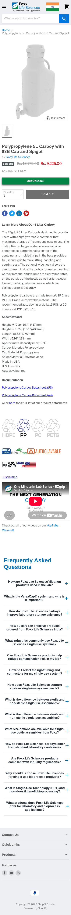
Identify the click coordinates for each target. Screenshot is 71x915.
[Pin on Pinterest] (26, 213)
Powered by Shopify (35, 908)
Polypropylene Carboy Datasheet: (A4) (27, 395)
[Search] (64, 18)
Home (6, 30)
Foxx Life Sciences (18, 157)
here (12, 403)
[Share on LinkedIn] (19, 213)
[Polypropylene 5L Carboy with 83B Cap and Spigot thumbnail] (7, 131)
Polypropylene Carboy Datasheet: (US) (27, 387)
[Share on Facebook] (5, 213)
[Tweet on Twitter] (12, 213)
